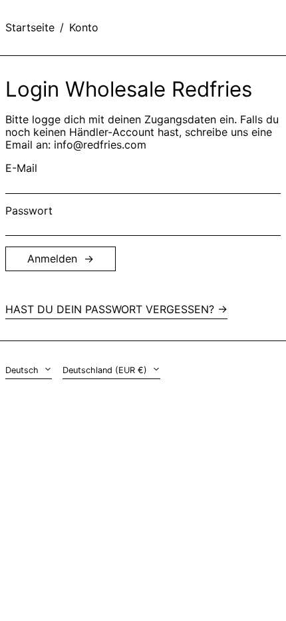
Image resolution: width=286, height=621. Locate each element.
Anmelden (52, 258)
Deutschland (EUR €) (106, 370)
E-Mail (21, 168)
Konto (83, 27)
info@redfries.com (100, 144)
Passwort (29, 211)
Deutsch (23, 370)
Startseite (30, 27)
